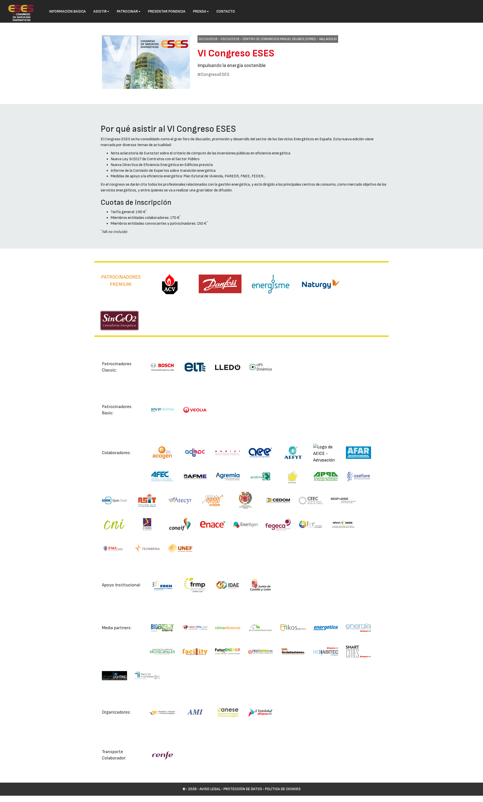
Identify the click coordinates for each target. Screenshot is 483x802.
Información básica (67, 11)
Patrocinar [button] (127, 11)
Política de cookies (283, 789)
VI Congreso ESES (235, 53)
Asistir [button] (100, 11)
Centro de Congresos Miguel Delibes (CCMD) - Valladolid (290, 39)
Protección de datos (242, 789)
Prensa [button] (199, 11)
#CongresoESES (213, 74)
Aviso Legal (210, 789)
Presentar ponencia (166, 11)
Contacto (225, 11)
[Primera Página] (18, 6)
